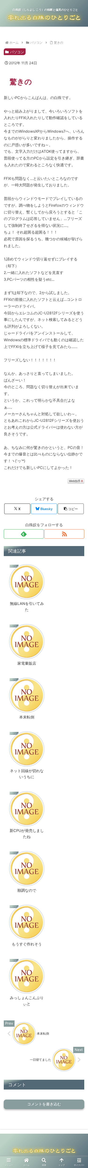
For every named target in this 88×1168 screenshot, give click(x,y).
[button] (71, 509)
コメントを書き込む (44, 1104)
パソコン (17, 52)
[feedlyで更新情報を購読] (24, 534)
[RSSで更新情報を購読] (64, 534)
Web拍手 (76, 481)
